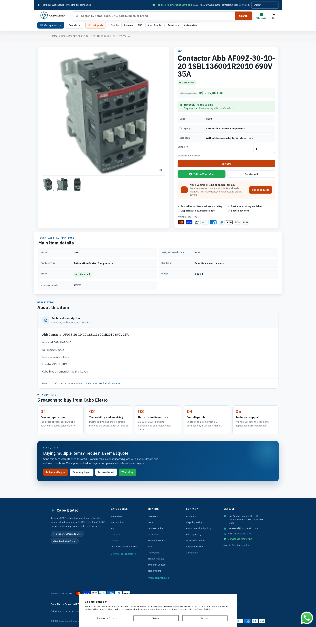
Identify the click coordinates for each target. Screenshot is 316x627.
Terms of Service (195, 540)
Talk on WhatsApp (203, 174)
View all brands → (159, 577)
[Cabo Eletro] (53, 15)
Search (243, 15)
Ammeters (173, 25)
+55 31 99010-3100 (210, 4)
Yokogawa (153, 552)
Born (113, 528)
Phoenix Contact (157, 564)
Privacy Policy (203, 609)
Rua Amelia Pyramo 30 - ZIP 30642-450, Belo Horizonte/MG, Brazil (246, 519)
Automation (190, 25)
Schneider (153, 534)
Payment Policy (194, 546)
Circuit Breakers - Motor (124, 546)
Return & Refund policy (198, 528)
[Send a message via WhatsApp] (307, 618)
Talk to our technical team (101, 383)
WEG (150, 546)
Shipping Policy (194, 522)
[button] (103, 113)
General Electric (157, 540)
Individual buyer (55, 472)
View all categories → (123, 553)
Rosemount (154, 570)
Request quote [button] (260, 189)
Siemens (128, 25)
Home (54, 36)
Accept (156, 618)
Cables (114, 540)
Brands (73, 25)
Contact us (192, 552)
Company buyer (81, 472)
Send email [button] (251, 174)
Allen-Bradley (155, 25)
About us (191, 516)
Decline (204, 618)
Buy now (226, 163)
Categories (50, 25)
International (106, 472)
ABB (140, 25)
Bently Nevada (156, 558)
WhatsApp (127, 472)
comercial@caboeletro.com (236, 4)
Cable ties (116, 534)
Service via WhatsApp (240, 538)
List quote (98, 25)
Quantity (183, 146)
